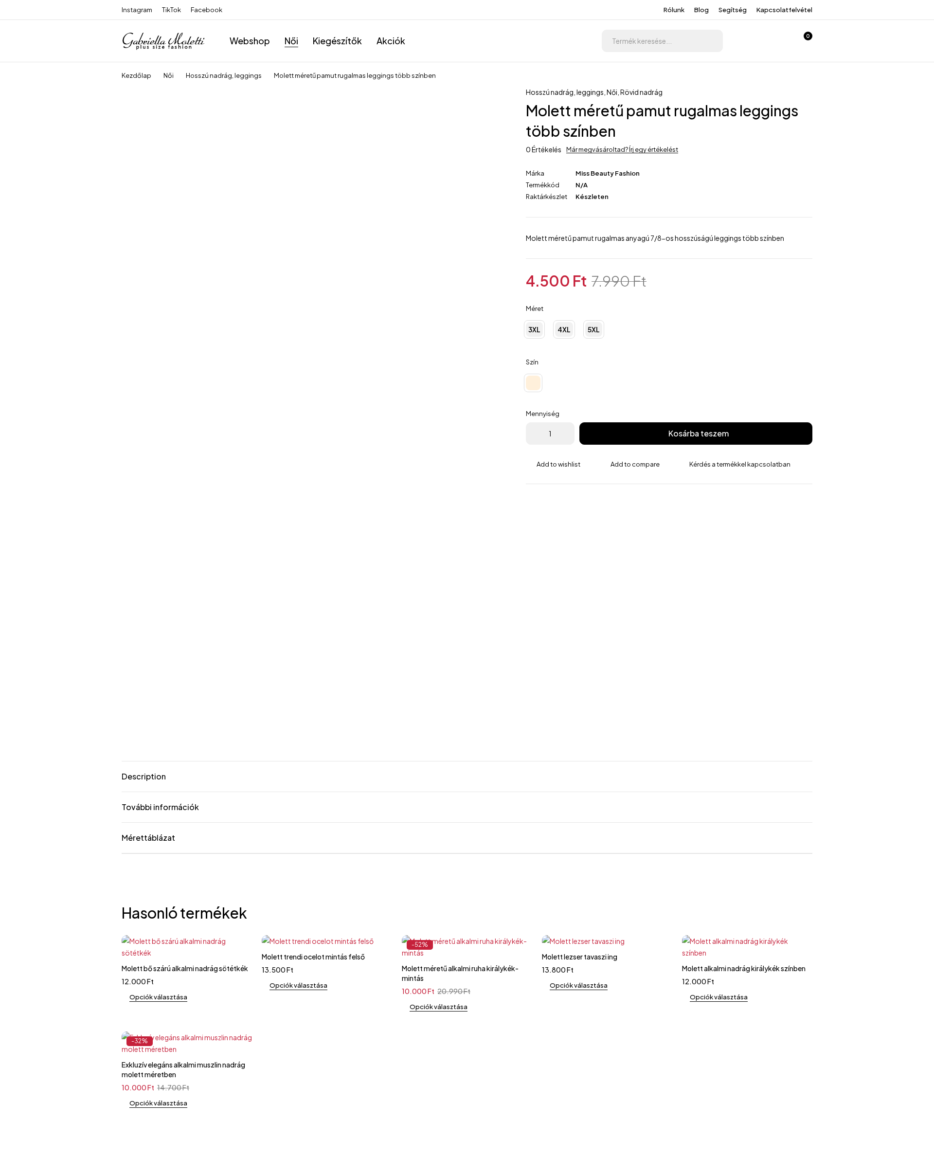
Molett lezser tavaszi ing (579, 956)
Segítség (732, 10)
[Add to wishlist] (553, 464)
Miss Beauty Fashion (607, 173)
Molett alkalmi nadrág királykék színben (744, 968)
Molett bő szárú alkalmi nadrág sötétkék (185, 968)
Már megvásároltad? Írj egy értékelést (622, 149)
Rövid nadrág (641, 92)
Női (168, 75)
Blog (701, 10)
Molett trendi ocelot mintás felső (313, 956)
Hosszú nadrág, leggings (224, 75)
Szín (532, 362)
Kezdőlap (136, 75)
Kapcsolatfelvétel (784, 10)
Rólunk (674, 10)
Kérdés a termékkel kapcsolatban (739, 464)
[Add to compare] (630, 464)
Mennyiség (542, 413)
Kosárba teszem (698, 433)
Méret (534, 308)
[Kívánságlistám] (777, 41)
